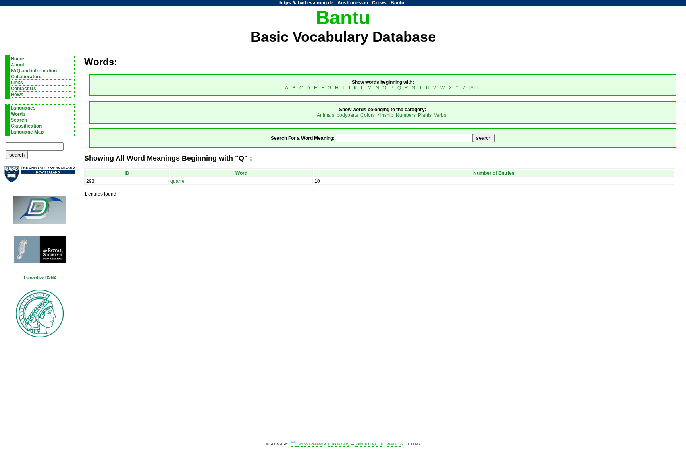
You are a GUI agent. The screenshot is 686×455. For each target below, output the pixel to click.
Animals (325, 115)
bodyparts (347, 115)
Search (19, 120)
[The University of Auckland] (39, 177)
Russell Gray (338, 444)
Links (17, 82)
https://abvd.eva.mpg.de (306, 3)
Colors (367, 115)
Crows (379, 3)
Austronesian (352, 3)
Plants (425, 115)
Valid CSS (395, 444)
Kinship (385, 115)
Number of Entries (493, 173)
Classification (26, 126)
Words (18, 114)
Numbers (406, 115)
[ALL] (474, 88)
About (17, 65)
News (17, 94)
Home (17, 59)
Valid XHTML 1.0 (369, 444)
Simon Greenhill (310, 444)
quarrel (178, 181)
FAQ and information (34, 71)
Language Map (27, 132)
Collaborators (26, 76)
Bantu (397, 3)
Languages (23, 108)
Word (241, 173)
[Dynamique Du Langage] (39, 212)
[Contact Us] (293, 444)
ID (127, 173)
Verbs (440, 115)
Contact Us (23, 88)
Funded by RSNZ (40, 277)
